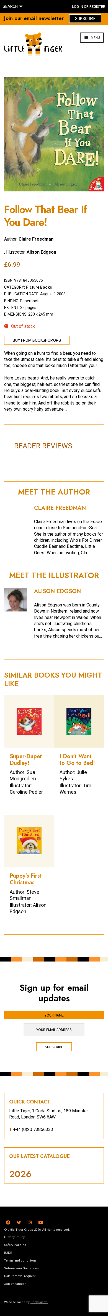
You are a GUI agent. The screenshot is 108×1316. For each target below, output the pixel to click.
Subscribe (85, 18)
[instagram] (30, 1221)
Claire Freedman (36, 239)
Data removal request (19, 1276)
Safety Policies (15, 1245)
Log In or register (88, 6)
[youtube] (40, 1221)
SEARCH (10, 6)
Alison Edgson (41, 252)
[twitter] (19, 1221)
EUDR (8, 1253)
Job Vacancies (15, 1284)
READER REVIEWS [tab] (43, 446)
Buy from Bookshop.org (37, 340)
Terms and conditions (20, 1260)
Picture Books (39, 287)
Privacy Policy (14, 1237)
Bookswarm (39, 1302)
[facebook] (8, 1221)
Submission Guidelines (21, 1268)
